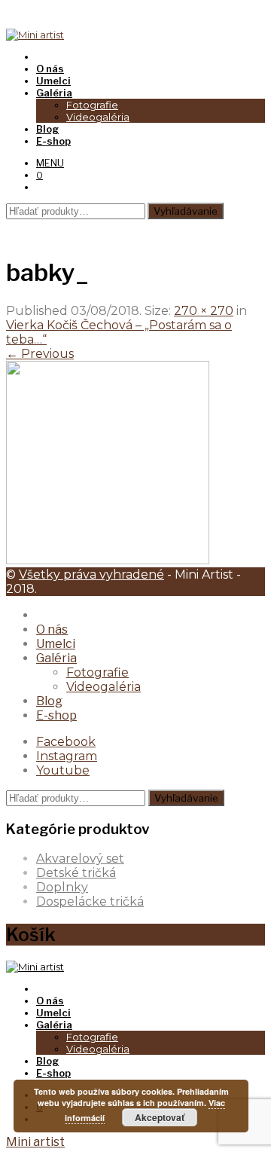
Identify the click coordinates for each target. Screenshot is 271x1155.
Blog (49, 701)
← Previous (40, 354)
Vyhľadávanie (186, 211)
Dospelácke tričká (90, 901)
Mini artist (35, 1142)
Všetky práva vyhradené (91, 574)
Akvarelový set (80, 858)
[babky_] (107, 560)
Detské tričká (76, 873)
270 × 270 (203, 311)
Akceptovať (159, 1117)
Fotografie (92, 105)
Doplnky (62, 887)
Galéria (56, 658)
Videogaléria (97, 117)
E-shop (56, 715)
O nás (52, 629)
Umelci (55, 644)
